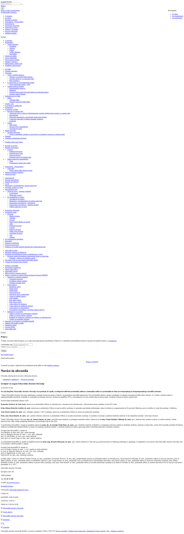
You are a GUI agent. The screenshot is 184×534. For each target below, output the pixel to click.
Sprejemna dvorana (15, 233)
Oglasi (9, 123)
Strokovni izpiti (10, 174)
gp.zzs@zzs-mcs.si (13, 482)
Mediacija (12, 90)
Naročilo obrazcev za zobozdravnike (21, 79)
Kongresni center (11, 212)
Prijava (3, 6)
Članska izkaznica (11, 71)
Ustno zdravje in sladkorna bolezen (21, 306)
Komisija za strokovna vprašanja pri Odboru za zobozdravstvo (30, 317)
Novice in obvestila (27, 379)
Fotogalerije (9, 107)
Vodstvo (12, 48)
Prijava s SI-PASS (92, 362)
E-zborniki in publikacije (13, 106)
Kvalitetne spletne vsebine (18, 281)
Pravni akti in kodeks (12, 60)
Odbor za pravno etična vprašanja (20, 315)
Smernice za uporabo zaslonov (17, 277)
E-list (8, 10)
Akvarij (11, 220)
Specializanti (13, 115)
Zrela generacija (14, 292)
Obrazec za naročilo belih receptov (21, 77)
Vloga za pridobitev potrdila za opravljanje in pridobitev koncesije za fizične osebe (37, 134)
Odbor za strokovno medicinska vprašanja (23, 314)
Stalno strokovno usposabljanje (17, 159)
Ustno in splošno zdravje (17, 296)
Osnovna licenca (15, 155)
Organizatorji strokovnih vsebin (20, 163)
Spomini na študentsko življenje (15, 138)
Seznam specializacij (12, 180)
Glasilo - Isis (9, 104)
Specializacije (9, 24)
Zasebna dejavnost (13, 132)
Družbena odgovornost (13, 65)
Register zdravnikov (12, 148)
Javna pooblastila (11, 58)
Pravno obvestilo (62, 531)
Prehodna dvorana (15, 226)
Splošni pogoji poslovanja (77, 531)
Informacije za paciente (15, 312)
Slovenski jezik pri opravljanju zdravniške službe (21, 260)
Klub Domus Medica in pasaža (19, 222)
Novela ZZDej (10, 327)
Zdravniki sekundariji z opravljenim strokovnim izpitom (28, 117)
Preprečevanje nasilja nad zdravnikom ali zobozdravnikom (29, 92)
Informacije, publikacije (11, 379)
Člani (11, 161)
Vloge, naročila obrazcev (15, 75)
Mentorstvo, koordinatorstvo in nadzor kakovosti (25, 201)
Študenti (8, 136)
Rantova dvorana (15, 229)
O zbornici (8, 16)
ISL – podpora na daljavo (115, 531)
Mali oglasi (13, 125)
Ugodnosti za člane (11, 109)
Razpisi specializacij (12, 182)
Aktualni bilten (14, 100)
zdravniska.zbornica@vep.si (18, 490)
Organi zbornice (12, 44)
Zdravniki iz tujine (11, 27)
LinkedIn (6, 527)
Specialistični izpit (11, 189)
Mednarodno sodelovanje (13, 64)
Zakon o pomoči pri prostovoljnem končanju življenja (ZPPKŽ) (26, 275)
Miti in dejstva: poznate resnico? (16, 273)
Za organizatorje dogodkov (14, 239)
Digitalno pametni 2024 (17, 283)
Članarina (8, 73)
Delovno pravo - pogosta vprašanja (19, 191)
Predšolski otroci (15, 287)
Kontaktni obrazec (7, 486)
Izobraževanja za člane (12, 96)
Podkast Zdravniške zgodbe (14, 323)
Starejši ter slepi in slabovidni (19, 294)
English (3, 2)
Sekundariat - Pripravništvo (14, 22)
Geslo (3, 347)
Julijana (11, 237)
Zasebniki (12, 121)
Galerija (12, 228)
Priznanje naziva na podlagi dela (20, 157)
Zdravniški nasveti (11, 271)
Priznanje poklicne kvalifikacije (15, 252)
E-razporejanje (15, 10)
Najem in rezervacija (12, 245)
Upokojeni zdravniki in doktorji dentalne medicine (26, 119)
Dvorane (10, 214)
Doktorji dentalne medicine (14, 172)
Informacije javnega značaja (96, 531)
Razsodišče (13, 54)
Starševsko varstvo (15, 195)
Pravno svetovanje (11, 31)
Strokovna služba (11, 56)
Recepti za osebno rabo (15, 111)
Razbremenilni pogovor (17, 88)
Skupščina (12, 46)
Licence (10, 149)
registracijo (112, 341)
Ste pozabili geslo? (7, 354)
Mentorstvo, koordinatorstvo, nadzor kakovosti (21, 186)
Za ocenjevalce (177, 18)
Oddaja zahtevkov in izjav (18, 207)
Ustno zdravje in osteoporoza (19, 308)
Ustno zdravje (12, 285)
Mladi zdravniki (10, 131)
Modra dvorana (14, 216)
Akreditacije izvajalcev (17, 199)
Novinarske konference (13, 267)
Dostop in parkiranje (12, 243)
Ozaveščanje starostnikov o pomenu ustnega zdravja (26, 310)
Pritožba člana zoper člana (14, 142)
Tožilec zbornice (14, 52)
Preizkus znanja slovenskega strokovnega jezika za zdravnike (28, 256)
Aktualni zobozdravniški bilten (19, 102)
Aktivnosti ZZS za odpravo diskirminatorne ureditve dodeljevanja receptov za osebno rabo (39, 113)
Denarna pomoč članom (17, 94)
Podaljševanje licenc (16, 153)
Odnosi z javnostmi (11, 29)
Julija (11, 224)
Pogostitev (8, 241)
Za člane (175, 14)
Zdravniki (10, 168)
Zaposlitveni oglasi (15, 129)
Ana (10, 235)
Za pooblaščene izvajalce (15, 197)
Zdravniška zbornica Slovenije (13, 508)
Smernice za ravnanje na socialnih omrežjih (19, 321)
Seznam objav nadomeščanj (18, 127)
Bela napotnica (14, 81)
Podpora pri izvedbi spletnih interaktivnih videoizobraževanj (25, 247)
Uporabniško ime (6, 344)
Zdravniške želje (10, 329)
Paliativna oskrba (11, 33)
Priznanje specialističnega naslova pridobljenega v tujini (23, 254)
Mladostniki (13, 290)
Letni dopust (13, 193)
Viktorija (12, 218)
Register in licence (11, 20)
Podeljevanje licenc (15, 151)
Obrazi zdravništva (11, 269)
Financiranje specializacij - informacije (22, 203)
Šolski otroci (13, 289)
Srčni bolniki (13, 298)
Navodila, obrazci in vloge (14, 187)
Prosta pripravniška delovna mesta (20, 170)
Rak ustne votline (15, 300)
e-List (7, 184)
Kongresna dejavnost (12, 26)
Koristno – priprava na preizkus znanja (22, 258)
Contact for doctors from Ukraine (16, 262)
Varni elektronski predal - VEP (19, 84)
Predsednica (9, 42)
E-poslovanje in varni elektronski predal (20, 83)
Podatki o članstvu (11, 62)
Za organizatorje (177, 16)
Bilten (9, 98)
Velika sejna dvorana (16, 231)
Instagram (6, 520)
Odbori (11, 50)
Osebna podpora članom (15, 86)
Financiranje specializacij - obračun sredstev (24, 205)
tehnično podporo (53, 365)
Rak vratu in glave (15, 302)
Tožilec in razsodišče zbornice (19, 319)
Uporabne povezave (16, 279)
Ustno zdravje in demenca (18, 304)
